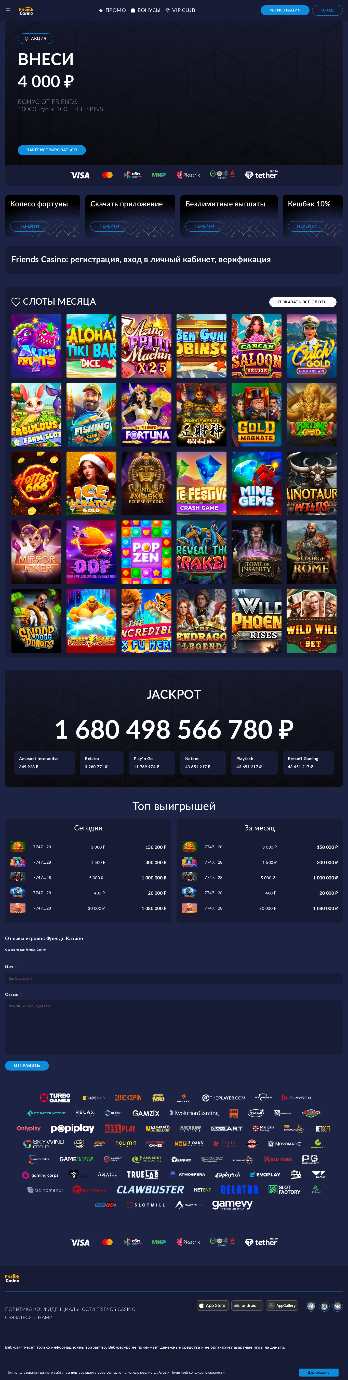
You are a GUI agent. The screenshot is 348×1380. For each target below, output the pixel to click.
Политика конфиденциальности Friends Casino (70, 1309)
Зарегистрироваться (52, 150)
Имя (9, 967)
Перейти (29, 226)
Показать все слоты (303, 302)
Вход (327, 10)
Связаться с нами (29, 1317)
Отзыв (11, 994)
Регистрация (285, 10)
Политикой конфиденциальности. (198, 1372)
